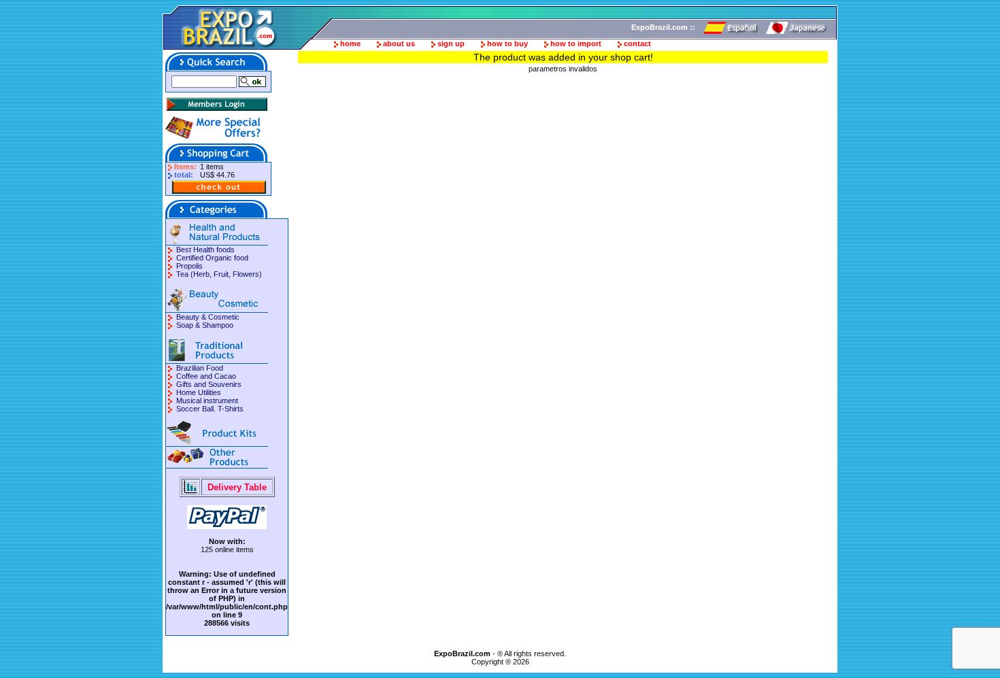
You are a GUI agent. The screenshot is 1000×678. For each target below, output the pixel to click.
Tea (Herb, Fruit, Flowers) (219, 274)
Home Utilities (198, 392)
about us (399, 43)
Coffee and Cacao (206, 376)
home (350, 43)
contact (637, 43)
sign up (451, 43)
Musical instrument (207, 400)
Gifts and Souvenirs (208, 384)
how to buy (507, 43)
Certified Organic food (212, 258)
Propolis (189, 266)
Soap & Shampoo (204, 325)
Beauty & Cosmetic (207, 317)
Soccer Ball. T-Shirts (210, 409)
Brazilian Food (199, 368)
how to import (575, 43)
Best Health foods (205, 249)
